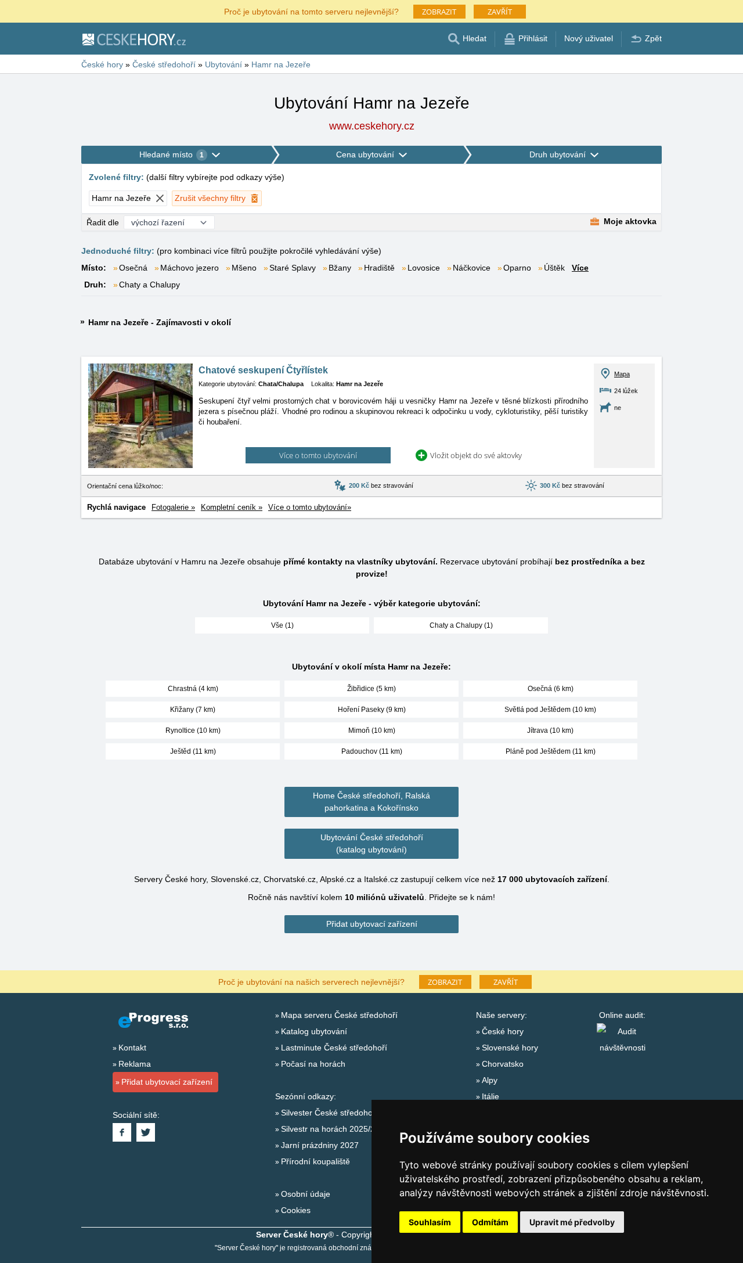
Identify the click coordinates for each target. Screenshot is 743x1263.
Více (580, 267)
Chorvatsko (503, 1063)
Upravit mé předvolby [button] (572, 1222)
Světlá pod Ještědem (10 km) (550, 710)
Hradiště (379, 267)
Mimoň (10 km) (371, 730)
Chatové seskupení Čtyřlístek (263, 370)
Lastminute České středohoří (334, 1047)
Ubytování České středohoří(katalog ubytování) (371, 843)
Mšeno (244, 267)
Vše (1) (282, 625)
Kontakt (132, 1047)
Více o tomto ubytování (318, 455)
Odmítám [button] (490, 1222)
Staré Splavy (292, 267)
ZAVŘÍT (500, 11)
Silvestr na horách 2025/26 (330, 1129)
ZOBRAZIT (439, 11)
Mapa (622, 373)
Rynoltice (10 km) (193, 730)
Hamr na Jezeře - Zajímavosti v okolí (159, 322)
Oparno (517, 267)
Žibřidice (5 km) (371, 689)
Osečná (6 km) (551, 689)
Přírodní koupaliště (315, 1161)
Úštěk (554, 267)
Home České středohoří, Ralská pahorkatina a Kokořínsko (371, 801)
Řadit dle (102, 222)
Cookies (296, 1210)
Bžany (340, 267)
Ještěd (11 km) (193, 751)
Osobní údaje (305, 1194)
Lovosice (423, 267)
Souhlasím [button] (430, 1222)
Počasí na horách (313, 1063)
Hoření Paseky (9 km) (372, 710)
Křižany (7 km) (192, 710)
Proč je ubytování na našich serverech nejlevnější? (311, 981)
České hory (503, 1031)
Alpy (489, 1080)
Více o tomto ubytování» (309, 507)
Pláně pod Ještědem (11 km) (551, 751)
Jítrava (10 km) (550, 730)
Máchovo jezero (189, 267)
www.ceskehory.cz (371, 126)
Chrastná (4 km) (193, 689)
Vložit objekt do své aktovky (476, 455)
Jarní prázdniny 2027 (320, 1145)
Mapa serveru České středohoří (339, 1015)
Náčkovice (471, 267)
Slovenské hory (510, 1047)
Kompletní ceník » (231, 507)
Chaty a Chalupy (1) (461, 625)
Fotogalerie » (173, 507)
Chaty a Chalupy (149, 284)
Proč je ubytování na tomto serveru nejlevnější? (311, 11)
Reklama (134, 1063)
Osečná (133, 267)
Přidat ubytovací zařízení (371, 924)
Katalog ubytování (314, 1031)
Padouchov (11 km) (371, 751)
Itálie (490, 1096)
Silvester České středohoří (329, 1112)
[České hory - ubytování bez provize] (133, 39)
